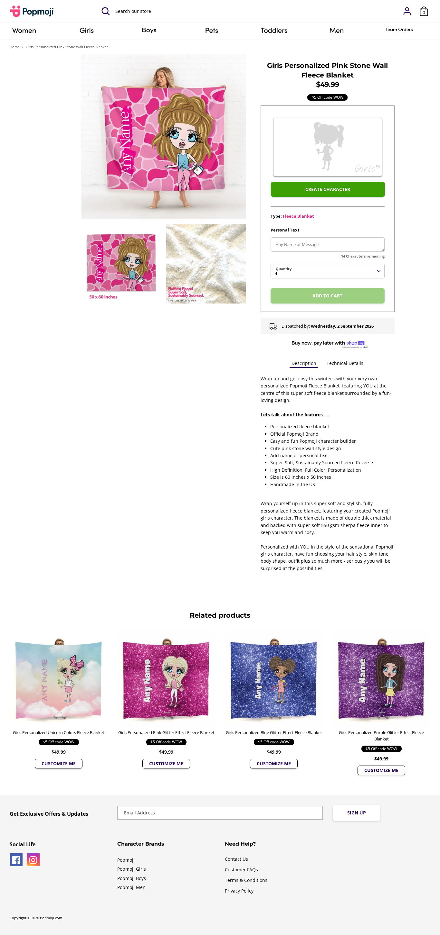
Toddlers (274, 32)
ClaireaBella (24, 32)
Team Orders (399, 32)
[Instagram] (33, 859)
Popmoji (126, 860)
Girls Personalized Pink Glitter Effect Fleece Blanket (166, 732)
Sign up (356, 813)
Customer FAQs (241, 870)
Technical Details (345, 363)
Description (304, 363)
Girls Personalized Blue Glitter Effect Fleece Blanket (274, 732)
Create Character (327, 189)
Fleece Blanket (298, 216)
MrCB (336, 32)
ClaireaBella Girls (86, 32)
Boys (149, 32)
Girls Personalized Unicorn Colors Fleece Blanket (58, 732)
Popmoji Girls (131, 869)
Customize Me (59, 763)
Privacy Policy (239, 891)
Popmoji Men (131, 887)
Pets (211, 32)
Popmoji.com (51, 918)
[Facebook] (16, 859)
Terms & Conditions (246, 880)
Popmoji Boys (131, 878)
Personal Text (285, 230)
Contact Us (236, 859)
